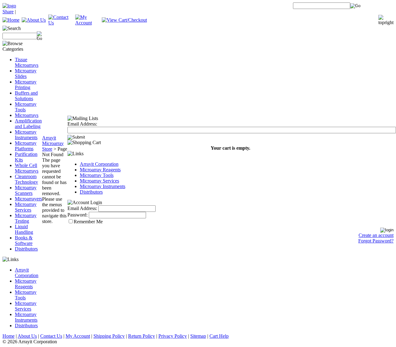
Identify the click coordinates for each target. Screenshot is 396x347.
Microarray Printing (26, 84)
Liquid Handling (24, 229)
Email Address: (82, 123)
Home (8, 336)
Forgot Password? (376, 240)
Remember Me (88, 221)
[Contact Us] (61, 22)
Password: (77, 214)
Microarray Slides (26, 73)
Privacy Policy (172, 336)
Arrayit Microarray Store (53, 143)
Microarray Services (26, 207)
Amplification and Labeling (28, 123)
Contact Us (51, 336)
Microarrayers (28, 198)
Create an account (376, 235)
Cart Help (219, 336)
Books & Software (23, 240)
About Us (27, 336)
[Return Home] (9, 5)
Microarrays (26, 115)
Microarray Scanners (26, 190)
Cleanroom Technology (26, 179)
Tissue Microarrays (26, 62)
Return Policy (141, 336)
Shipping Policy (109, 336)
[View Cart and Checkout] (124, 20)
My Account (78, 336)
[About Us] (34, 20)
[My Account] (88, 22)
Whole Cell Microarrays (26, 168)
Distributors (26, 248)
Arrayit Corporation (26, 272)
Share (8, 11)
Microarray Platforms (26, 145)
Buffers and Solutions (26, 95)
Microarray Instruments (26, 134)
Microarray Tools (97, 175)
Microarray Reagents (26, 283)
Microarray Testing (26, 218)
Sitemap (198, 336)
